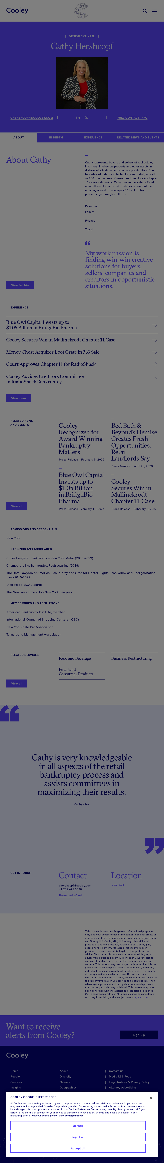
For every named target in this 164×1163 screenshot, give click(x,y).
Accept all (78, 1148)
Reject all (78, 1137)
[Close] (151, 1098)
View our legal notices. (71, 1115)
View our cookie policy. (44, 1115)
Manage (78, 1125)
